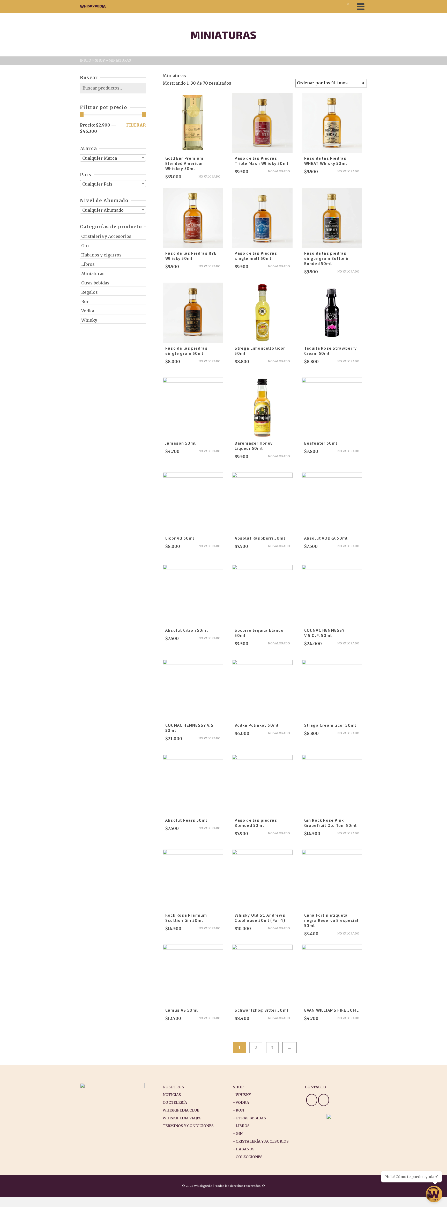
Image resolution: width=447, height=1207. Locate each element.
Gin (85, 245)
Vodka (87, 310)
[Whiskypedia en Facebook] (323, 1100)
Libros (88, 264)
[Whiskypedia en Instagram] (311, 1100)
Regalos (89, 292)
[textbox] (113, 158)
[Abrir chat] (434, 1194)
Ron (85, 301)
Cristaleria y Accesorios (106, 236)
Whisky (89, 320)
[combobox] (113, 157)
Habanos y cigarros (101, 254)
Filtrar (136, 125)
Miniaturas (93, 273)
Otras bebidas (95, 282)
